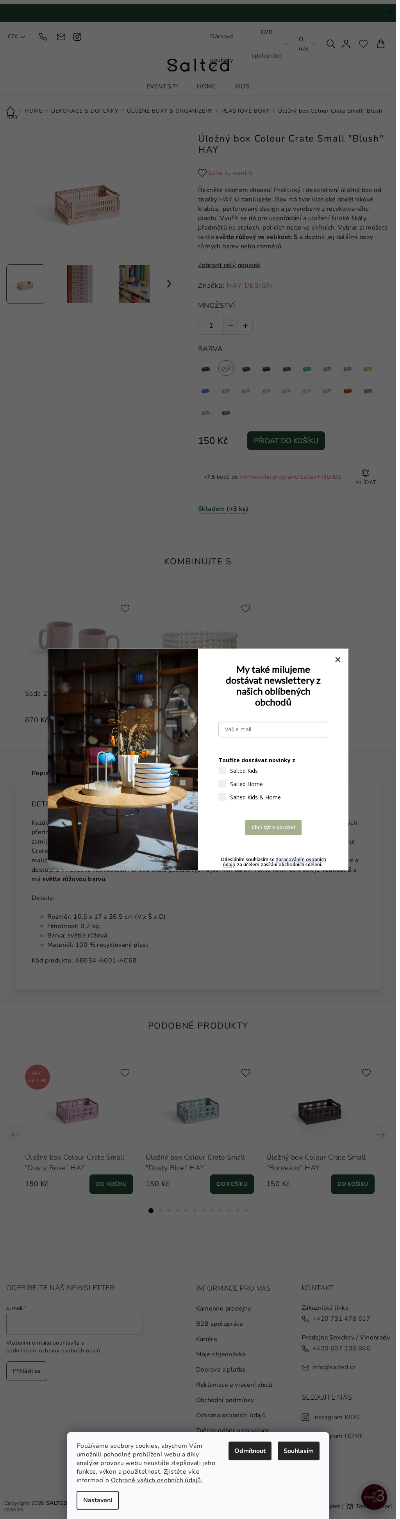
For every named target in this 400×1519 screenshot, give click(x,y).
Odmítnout (250, 1451)
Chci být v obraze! (273, 827)
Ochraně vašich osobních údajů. (157, 1480)
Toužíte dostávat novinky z (256, 760)
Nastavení (97, 1500)
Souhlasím (299, 1451)
